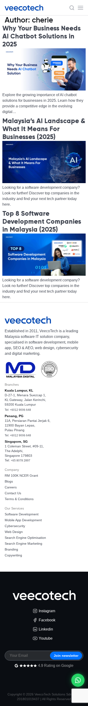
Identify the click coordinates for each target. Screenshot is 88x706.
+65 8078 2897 (20, 460)
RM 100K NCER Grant (21, 475)
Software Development (21, 514)
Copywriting (13, 555)
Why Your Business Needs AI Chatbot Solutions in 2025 (41, 36)
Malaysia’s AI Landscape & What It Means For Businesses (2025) (43, 129)
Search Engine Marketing (23, 543)
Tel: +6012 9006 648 (18, 410)
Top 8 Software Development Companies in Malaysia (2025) (41, 221)
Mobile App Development (23, 520)
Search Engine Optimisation (25, 538)
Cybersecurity (15, 526)
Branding (11, 549)
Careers (11, 487)
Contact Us (13, 493)
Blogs (9, 481)
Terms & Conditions (19, 499)
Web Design (14, 532)
